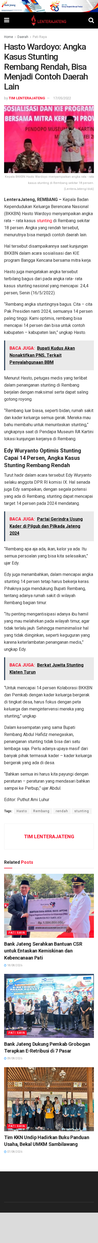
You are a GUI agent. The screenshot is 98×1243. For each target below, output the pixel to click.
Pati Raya (40, 37)
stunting (44, 220)
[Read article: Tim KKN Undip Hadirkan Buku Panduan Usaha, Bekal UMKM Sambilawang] (49, 1099)
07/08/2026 (14, 1151)
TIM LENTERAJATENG (27, 98)
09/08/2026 (14, 1058)
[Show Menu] (6, 20)
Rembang (41, 811)
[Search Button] (91, 20)
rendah (62, 811)
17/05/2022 (62, 98)
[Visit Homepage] (48, 20)
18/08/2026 (14, 965)
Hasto (22, 811)
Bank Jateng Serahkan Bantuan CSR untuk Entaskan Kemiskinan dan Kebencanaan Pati (43, 950)
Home (8, 37)
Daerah (22, 37)
